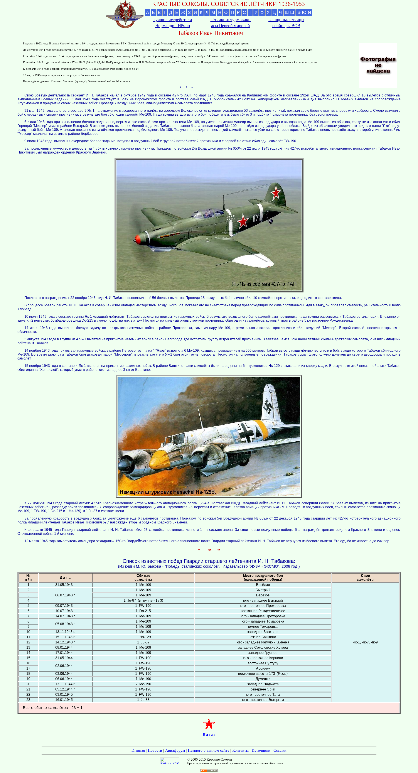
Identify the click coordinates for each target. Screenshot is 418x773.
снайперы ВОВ (286, 25)
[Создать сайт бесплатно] (209, 771)
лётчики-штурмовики (230, 19)
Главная (138, 750)
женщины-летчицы (286, 19)
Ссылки (280, 750)
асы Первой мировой (230, 25)
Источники (261, 750)
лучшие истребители (172, 19)
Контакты (240, 750)
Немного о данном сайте (208, 750)
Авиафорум (175, 750)
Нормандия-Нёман (172, 25)
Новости (155, 750)
